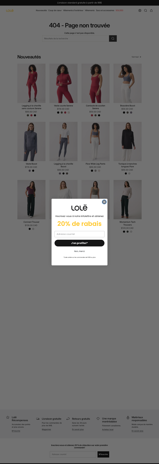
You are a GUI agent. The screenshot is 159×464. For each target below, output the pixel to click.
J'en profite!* (79, 243)
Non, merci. (79, 251)
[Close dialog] (104, 202)
